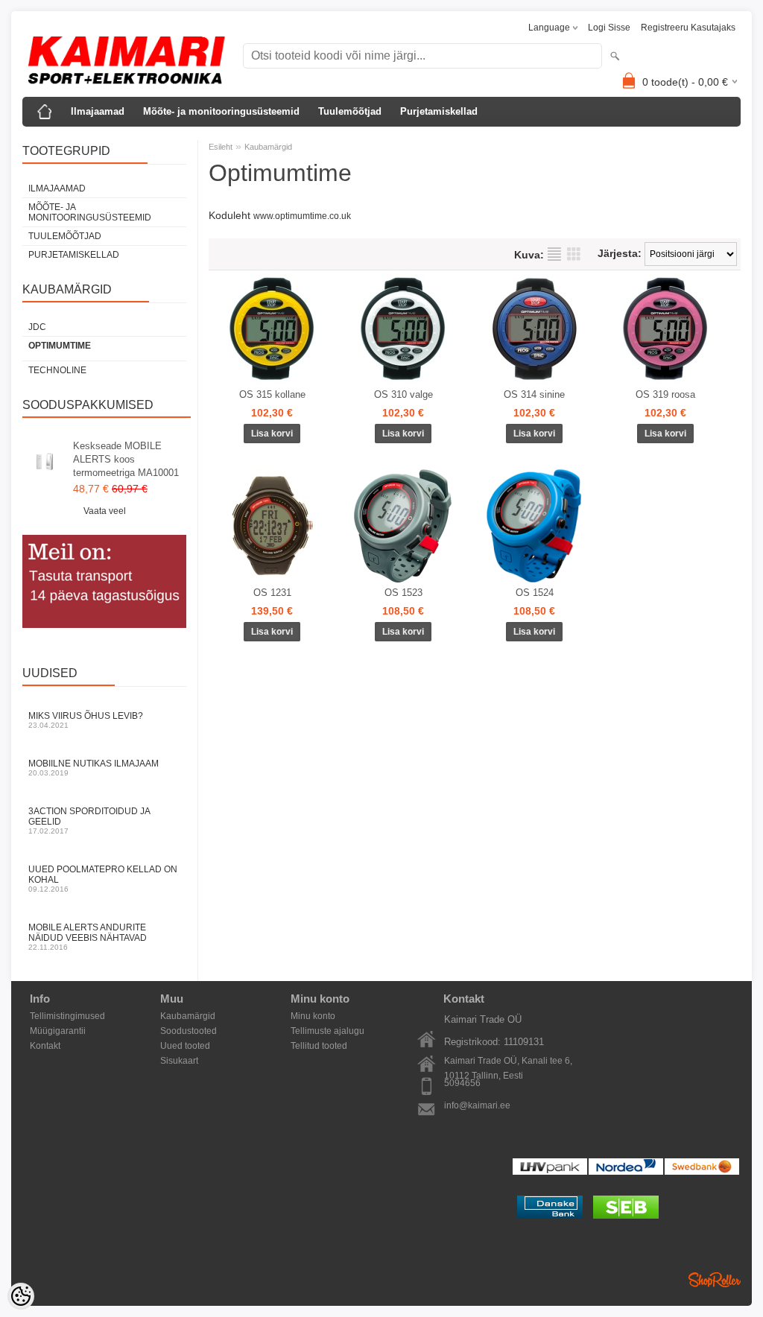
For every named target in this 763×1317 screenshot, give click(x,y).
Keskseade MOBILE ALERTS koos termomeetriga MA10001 (126, 459)
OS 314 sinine (534, 394)
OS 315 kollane (272, 394)
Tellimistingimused (67, 1016)
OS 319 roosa (665, 394)
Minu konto (313, 1016)
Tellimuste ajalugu (327, 1031)
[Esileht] (45, 112)
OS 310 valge (403, 394)
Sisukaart (179, 1061)
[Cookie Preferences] (20, 1296)
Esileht (220, 146)
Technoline (57, 370)
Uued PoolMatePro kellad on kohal (102, 878)
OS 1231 (272, 592)
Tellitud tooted (319, 1046)
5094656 (462, 1083)
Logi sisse (609, 27)
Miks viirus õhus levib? (85, 720)
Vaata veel (104, 511)
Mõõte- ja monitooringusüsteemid (221, 111)
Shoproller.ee (714, 1279)
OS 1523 (403, 592)
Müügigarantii (58, 1031)
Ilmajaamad (97, 111)
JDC (37, 327)
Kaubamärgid (268, 146)
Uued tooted (185, 1046)
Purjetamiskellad (439, 111)
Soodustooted (188, 1031)
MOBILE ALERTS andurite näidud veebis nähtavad (87, 936)
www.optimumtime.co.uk (302, 216)
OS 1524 (535, 592)
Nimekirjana (554, 254)
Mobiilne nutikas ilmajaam (93, 767)
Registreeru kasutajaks (688, 27)
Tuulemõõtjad (350, 111)
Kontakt (45, 1046)
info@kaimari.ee (477, 1105)
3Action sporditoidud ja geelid (89, 820)
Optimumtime (59, 345)
